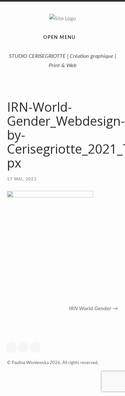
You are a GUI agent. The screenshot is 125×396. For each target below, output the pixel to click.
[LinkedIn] (37, 347)
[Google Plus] (13, 347)
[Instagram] (25, 347)
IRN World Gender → (93, 308)
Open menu (59, 37)
